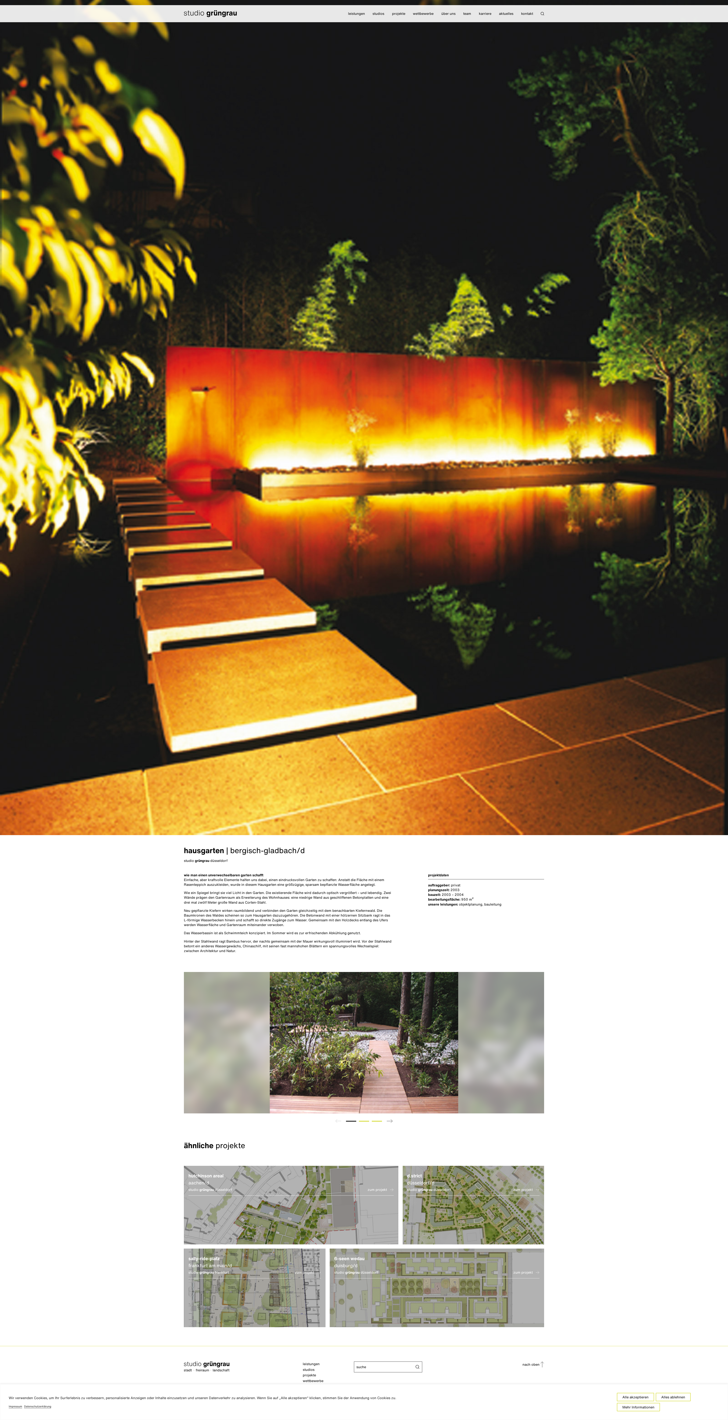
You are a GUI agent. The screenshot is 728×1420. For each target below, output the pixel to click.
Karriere (485, 13)
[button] (542, 13)
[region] (364, 1402)
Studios (378, 13)
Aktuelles (506, 13)
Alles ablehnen (673, 1397)
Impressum (15, 1406)
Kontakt (527, 13)
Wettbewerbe (423, 13)
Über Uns (448, 13)
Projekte (398, 13)
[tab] (351, 1121)
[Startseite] (243, 1367)
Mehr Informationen (638, 1407)
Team (467, 13)
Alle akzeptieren (635, 1397)
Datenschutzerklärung (37, 1406)
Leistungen (356, 13)
